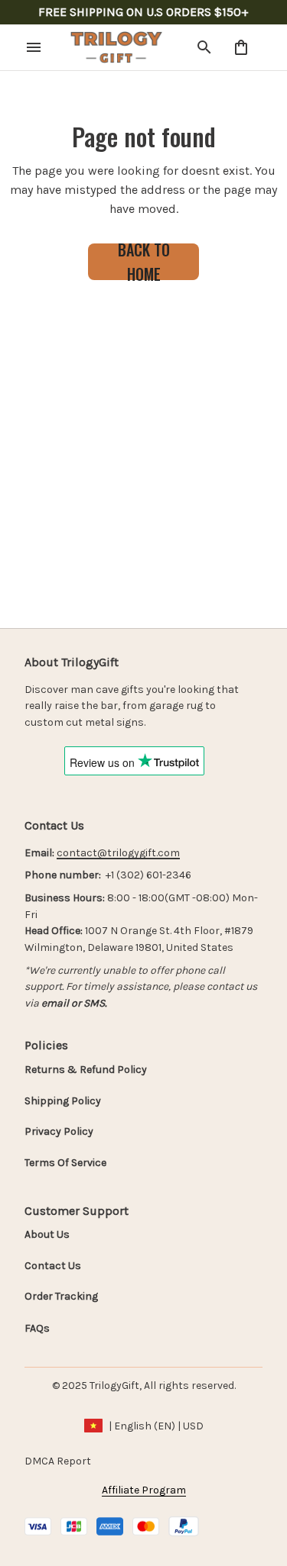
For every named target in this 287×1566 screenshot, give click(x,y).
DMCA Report (57, 1461)
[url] (118, 853)
